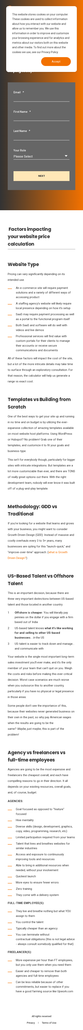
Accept (56, 61)
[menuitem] (31, 1023)
